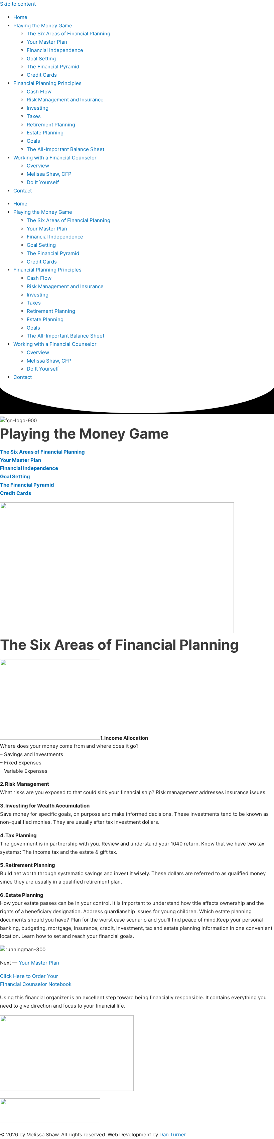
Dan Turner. (173, 1134)
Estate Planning (45, 132)
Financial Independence (55, 50)
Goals (33, 141)
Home (20, 17)
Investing (37, 108)
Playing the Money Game (42, 25)
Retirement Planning (51, 124)
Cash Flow (39, 91)
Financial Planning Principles (47, 83)
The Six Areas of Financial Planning (68, 33)
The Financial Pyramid (53, 66)
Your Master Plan (47, 42)
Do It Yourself (43, 182)
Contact (22, 190)
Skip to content (18, 4)
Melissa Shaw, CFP (49, 174)
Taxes (34, 116)
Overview (38, 165)
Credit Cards (42, 75)
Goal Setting (41, 58)
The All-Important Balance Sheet (65, 149)
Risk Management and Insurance (65, 99)
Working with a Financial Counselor (55, 157)
